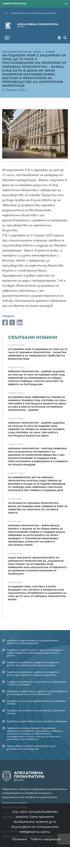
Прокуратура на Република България (33, 13)
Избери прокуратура (15, 4)
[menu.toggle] (7, 38)
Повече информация (46, 839)
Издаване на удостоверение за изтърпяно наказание (37, 721)
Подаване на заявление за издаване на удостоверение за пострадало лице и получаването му (37, 692)
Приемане (19, 839)
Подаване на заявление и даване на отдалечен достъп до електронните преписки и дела (33, 664)
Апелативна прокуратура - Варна (21, 52)
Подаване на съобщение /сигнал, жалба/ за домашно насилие (36, 712)
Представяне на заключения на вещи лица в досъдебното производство (31, 747)
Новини (50, 52)
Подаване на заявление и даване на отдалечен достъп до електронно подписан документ (33, 673)
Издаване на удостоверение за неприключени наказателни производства (33, 642)
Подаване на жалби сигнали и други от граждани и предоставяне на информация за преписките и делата (35, 652)
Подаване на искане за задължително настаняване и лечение (36, 702)
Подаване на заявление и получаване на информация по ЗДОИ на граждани (36, 683)
